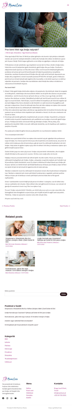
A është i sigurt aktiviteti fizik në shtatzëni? (19, 321)
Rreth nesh (29, 390)
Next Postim (65, 206)
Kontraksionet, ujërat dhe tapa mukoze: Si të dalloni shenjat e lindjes (20, 269)
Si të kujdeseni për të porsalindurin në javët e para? (21, 325)
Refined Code (58, 408)
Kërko (64, 294)
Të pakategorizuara (11, 358)
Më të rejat (9, 53)
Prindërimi (49, 242)
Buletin (28, 397)
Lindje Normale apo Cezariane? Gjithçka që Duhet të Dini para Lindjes (51, 239)
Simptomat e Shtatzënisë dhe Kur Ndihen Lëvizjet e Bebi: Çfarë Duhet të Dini (20, 240)
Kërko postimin (10, 291)
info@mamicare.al (60, 393)
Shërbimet (29, 393)
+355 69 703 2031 (60, 395)
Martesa (7, 345)
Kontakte (29, 395)
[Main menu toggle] (68, 5)
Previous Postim (8, 206)
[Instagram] (7, 398)
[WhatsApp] (11, 398)
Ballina (28, 388)
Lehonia (7, 342)
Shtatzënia (17, 53)
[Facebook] (3, 398)
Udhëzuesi (24, 244)
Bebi (7, 244)
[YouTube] (15, 398)
